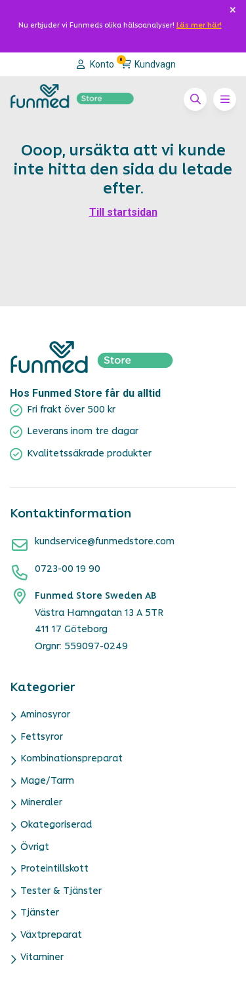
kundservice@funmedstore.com (104, 542)
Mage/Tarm (47, 781)
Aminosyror (45, 715)
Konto (101, 64)
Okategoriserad (56, 825)
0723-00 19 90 (67, 569)
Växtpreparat (51, 935)
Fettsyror (41, 737)
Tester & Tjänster (61, 891)
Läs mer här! (199, 26)
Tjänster (39, 913)
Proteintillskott (54, 869)
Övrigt (34, 848)
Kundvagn (148, 63)
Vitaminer (42, 958)
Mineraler (41, 803)
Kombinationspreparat (71, 759)
